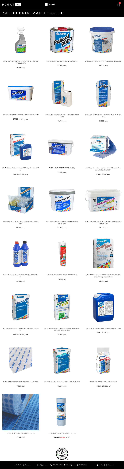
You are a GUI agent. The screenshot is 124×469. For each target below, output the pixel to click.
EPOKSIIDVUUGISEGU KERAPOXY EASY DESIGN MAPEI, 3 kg (103, 61)
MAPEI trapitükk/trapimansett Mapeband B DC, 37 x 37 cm (20, 381)
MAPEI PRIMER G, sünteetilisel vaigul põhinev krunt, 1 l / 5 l (103, 328)
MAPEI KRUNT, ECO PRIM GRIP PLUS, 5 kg (62, 168)
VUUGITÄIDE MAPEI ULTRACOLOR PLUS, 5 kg (103, 381)
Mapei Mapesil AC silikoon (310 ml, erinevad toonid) (62, 275)
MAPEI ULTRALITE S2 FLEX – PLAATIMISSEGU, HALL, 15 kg (62, 381)
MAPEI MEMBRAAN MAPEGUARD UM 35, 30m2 (62, 433)
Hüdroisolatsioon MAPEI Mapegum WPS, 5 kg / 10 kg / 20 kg (21, 114)
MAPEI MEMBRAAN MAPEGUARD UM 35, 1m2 (21, 433)
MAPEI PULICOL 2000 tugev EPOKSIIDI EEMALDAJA (62, 61)
